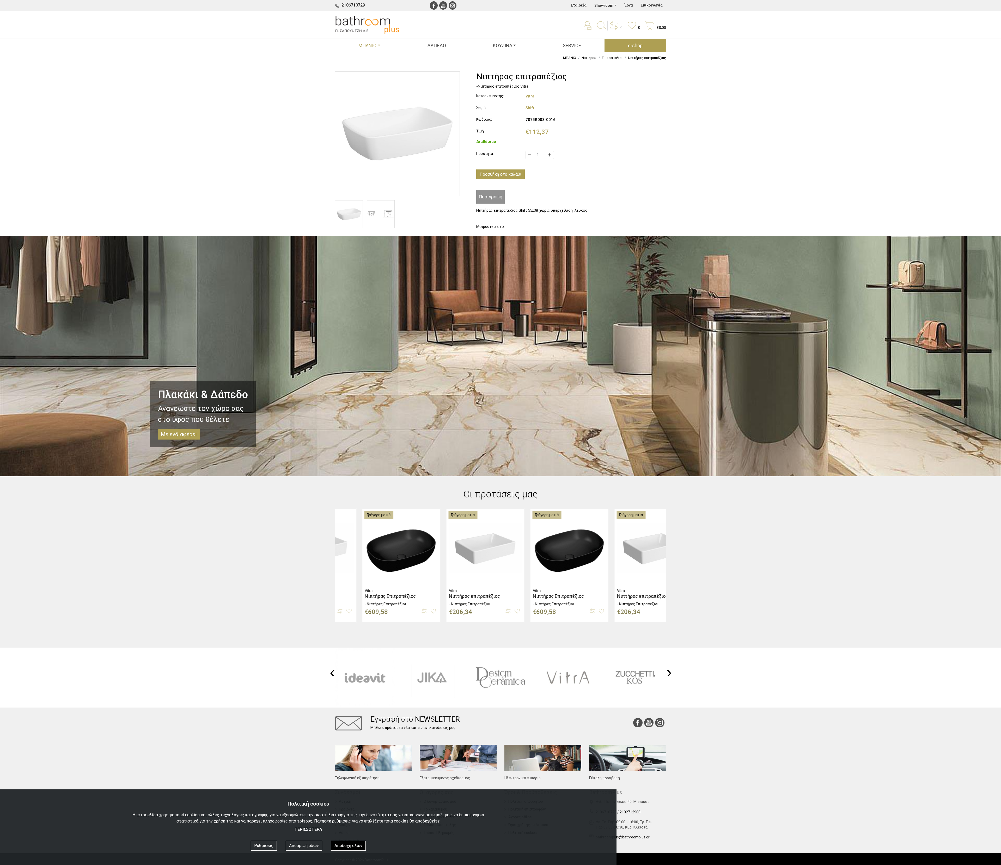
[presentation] (332, 672)
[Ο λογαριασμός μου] (588, 29)
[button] (615, 29)
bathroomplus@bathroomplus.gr (623, 837)
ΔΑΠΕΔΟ (436, 45)
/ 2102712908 (628, 812)
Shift (530, 108)
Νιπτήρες (589, 58)
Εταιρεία (579, 5)
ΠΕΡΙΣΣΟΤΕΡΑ (308, 829)
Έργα (628, 5)
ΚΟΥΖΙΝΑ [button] (502, 45)
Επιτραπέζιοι (612, 58)
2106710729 (353, 5)
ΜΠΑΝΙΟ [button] (367, 45)
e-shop (635, 45)
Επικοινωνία (652, 5)
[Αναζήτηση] (601, 29)
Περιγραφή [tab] (490, 196)
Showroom (603, 5)
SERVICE (572, 45)
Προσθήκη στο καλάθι (500, 174)
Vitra (530, 96)
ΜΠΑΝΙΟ (569, 58)
